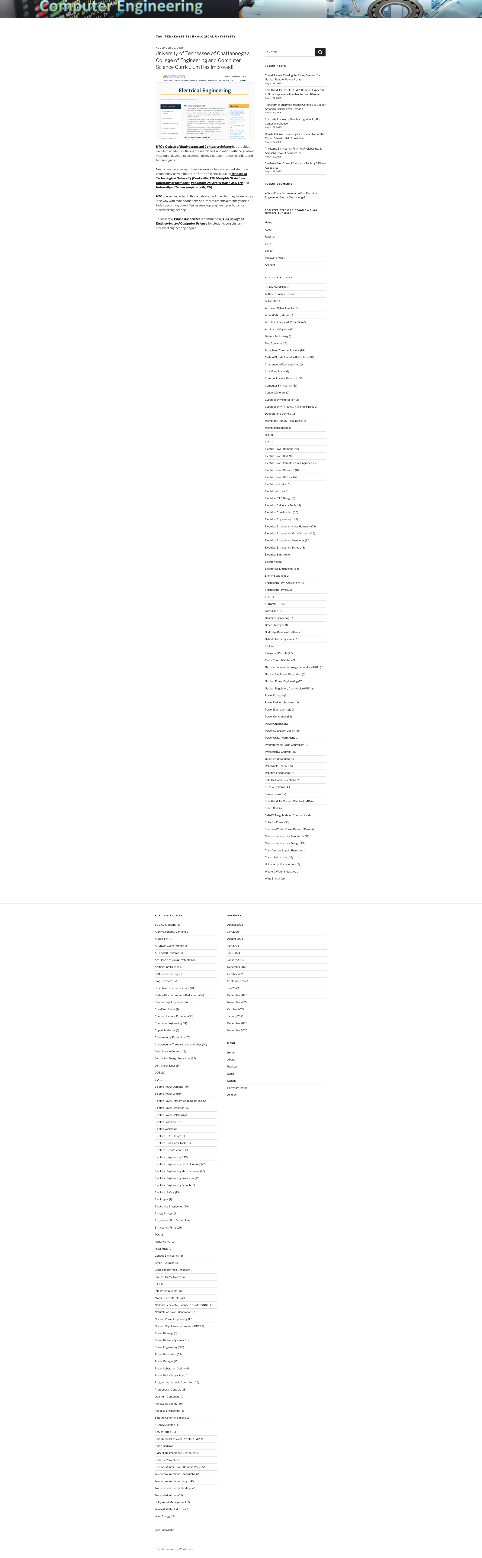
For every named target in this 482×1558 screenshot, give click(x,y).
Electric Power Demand (279, 448)
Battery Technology (276, 336)
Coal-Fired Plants (275, 371)
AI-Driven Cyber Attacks (279, 308)
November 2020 (237, 1030)
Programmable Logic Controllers (284, 744)
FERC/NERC (272, 603)
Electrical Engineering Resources (284, 540)
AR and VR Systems (277, 315)
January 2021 (235, 1016)
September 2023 (237, 981)
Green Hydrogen (274, 625)
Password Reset (274, 257)
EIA (267, 441)
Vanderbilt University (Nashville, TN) (217, 183)
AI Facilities (271, 301)
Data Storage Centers (278, 413)
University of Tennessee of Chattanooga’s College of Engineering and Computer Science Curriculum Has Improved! (203, 60)
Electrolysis (272, 561)
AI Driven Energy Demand (280, 294)
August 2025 (235, 924)
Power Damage (274, 695)
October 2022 (235, 1009)
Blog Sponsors (273, 343)
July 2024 (233, 945)
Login (268, 243)
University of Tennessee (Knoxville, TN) (184, 187)
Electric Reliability (275, 484)
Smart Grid (271, 808)
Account (270, 264)
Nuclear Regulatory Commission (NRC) (288, 688)
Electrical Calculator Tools (280, 505)
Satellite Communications (280, 780)
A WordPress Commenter (280, 193)
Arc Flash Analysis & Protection (284, 322)
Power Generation (276, 716)
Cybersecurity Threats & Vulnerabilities (288, 406)
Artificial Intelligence (277, 329)
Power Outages (274, 723)
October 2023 (235, 974)
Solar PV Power (274, 822)
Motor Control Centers (278, 660)
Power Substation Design (280, 730)
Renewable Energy (276, 765)
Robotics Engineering (277, 772)
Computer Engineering (278, 385)
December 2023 (237, 966)
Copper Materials (275, 392)
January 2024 (235, 959)
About (268, 229)
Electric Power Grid (276, 456)
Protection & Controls (278, 751)
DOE (268, 434)
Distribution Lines (275, 427)
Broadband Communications (282, 350)
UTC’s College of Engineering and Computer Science (194, 146)
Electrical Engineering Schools (283, 547)
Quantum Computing (277, 758)
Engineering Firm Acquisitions (282, 582)
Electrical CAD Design (278, 498)
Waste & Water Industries (280, 871)
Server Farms (273, 794)
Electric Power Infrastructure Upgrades (288, 463)
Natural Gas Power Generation (283, 674)
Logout (269, 250)
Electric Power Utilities (278, 477)
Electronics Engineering (279, 568)
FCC (267, 596)
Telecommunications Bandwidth (284, 836)
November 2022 (237, 1002)
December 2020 (237, 1023)
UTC (159, 196)
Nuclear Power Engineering (281, 681)
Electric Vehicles (275, 491)
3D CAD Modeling (275, 286)
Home (268, 222)
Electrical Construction (278, 512)
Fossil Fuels (271, 610)
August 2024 (235, 938)
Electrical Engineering (278, 519)
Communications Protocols (281, 378)
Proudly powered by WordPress (174, 1549)
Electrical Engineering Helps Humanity (288, 526)
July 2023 (233, 988)
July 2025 (233, 931)
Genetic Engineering (277, 618)
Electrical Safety (275, 554)
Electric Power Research (279, 470)
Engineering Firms (276, 589)
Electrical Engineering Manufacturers (287, 533)
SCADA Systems (275, 787)
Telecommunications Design (282, 843)
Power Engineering (276, 709)
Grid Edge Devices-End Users (282, 632)
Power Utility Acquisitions (280, 737)
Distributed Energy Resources (282, 420)
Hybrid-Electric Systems (279, 639)
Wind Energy (272, 878)
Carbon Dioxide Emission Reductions (287, 357)
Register (270, 236)
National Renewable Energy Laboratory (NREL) (293, 667)
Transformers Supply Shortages (284, 850)
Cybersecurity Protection (280, 399)
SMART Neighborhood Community (286, 815)
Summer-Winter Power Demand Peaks (288, 829)
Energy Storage (274, 575)
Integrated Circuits (276, 653)
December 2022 (237, 995)
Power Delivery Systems (279, 702)
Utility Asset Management (280, 864)
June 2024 (233, 952)
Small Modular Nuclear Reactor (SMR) (288, 801)
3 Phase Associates (185, 219)
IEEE (268, 646)
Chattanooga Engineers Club (282, 364)
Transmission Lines (276, 857)
